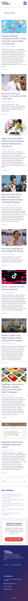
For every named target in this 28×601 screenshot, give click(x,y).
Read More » (5, 69)
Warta (12, 46)
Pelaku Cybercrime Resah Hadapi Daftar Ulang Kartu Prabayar (12, 338)
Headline (13, 205)
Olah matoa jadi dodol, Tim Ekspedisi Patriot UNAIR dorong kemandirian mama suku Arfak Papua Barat (12, 505)
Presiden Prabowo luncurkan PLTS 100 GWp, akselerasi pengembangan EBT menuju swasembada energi (12, 495)
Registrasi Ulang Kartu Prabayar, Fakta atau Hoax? (13, 444)
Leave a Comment (6, 46)
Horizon (13, 343)
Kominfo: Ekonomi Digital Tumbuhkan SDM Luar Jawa (14, 96)
